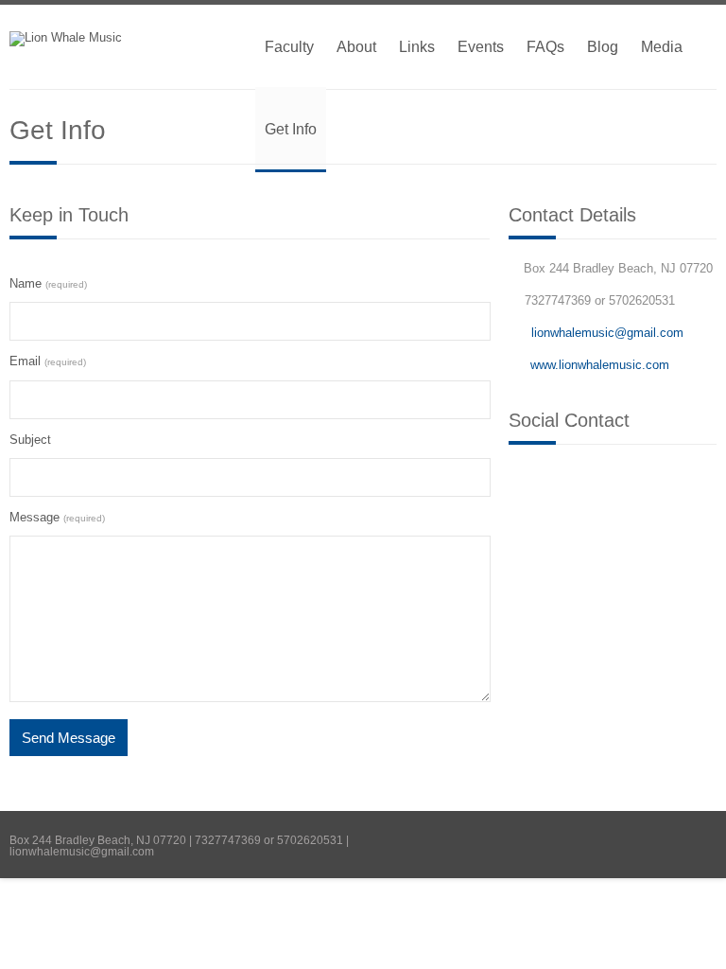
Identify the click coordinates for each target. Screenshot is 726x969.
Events (481, 47)
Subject (30, 439)
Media (662, 47)
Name (48, 283)
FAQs (545, 47)
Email (47, 361)
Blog (602, 47)
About (356, 47)
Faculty (289, 47)
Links (417, 47)
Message (57, 517)
